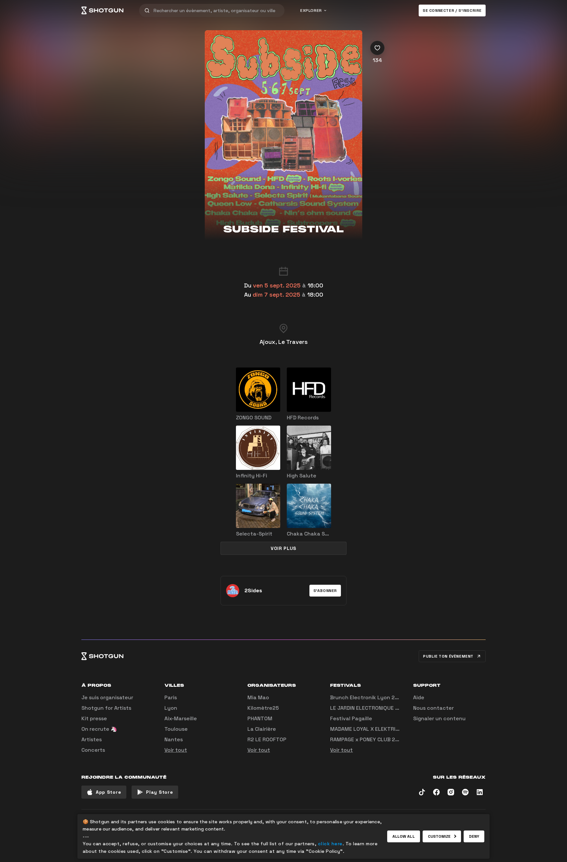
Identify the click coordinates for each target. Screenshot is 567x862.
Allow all (403, 836)
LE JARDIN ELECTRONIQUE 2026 (369, 707)
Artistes (91, 739)
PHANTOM (259, 718)
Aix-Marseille (180, 718)
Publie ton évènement (448, 656)
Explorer (311, 10)
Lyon (170, 707)
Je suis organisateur (107, 697)
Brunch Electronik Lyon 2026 (367, 697)
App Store (108, 792)
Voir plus (283, 548)
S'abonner (325, 590)
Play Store (159, 792)
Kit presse (94, 718)
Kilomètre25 (263, 707)
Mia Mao (258, 697)
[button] (325, 591)
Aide (418, 697)
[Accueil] (102, 10)
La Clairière (261, 728)
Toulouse (176, 728)
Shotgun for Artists (106, 707)
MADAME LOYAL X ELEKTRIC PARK (371, 728)
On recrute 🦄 (99, 728)
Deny (474, 836)
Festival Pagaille (351, 718)
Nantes (173, 739)
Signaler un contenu (439, 718)
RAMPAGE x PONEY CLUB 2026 (367, 739)
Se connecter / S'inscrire (452, 10)
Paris (170, 697)
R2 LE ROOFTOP (266, 739)
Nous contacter (433, 707)
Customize (439, 836)
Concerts (93, 749)
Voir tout (175, 749)
